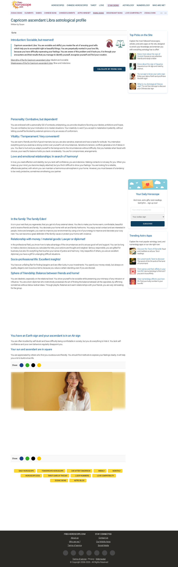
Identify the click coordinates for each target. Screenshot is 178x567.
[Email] (39, 365)
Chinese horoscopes (77, 5)
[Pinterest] (96, 552)
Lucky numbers (82, 475)
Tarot (93, 5)
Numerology (143, 5)
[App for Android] (112, 552)
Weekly (101, 470)
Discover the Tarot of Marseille (151, 251)
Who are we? (158, 5)
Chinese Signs (50, 13)
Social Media (103, 545)
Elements (29, 13)
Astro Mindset (84, 13)
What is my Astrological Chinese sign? (151, 86)
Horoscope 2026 (32, 475)
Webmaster (101, 559)
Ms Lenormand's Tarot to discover (151, 261)
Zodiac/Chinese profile (154, 13)
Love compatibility (105, 475)
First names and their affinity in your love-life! (151, 271)
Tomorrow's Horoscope (52, 470)
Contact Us (103, 537)
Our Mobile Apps (103, 541)
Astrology (128, 5)
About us (75, 537)
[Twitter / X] (33, 365)
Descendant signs (114, 13)
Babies (39, 13)
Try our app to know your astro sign (151, 76)
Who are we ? (74, 541)
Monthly (117, 470)
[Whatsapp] (27, 365)
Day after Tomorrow (80, 470)
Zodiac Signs (16, 13)
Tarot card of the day (57, 475)
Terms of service (75, 545)
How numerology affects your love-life (151, 281)
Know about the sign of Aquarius (150, 66)
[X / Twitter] (89, 552)
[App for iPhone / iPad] (104, 552)
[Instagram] (73, 552)
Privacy (91, 559)
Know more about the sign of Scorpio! (149, 56)
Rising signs (98, 13)
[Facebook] (21, 365)
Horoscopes (57, 5)
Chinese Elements (67, 13)
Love (101, 5)
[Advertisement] (68, 95)
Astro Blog (79, 480)
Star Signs (113, 5)
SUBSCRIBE (147, 223)
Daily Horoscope (26, 470)
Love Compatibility (133, 13)
